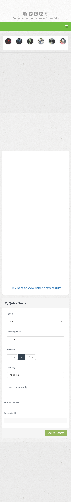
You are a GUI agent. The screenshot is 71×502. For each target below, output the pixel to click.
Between (11, 349)
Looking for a (14, 331)
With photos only (17, 387)
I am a (10, 313)
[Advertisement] (35, 131)
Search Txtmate (56, 433)
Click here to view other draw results (35, 288)
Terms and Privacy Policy (47, 17)
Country (11, 367)
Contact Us (22, 17)
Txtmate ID (10, 413)
